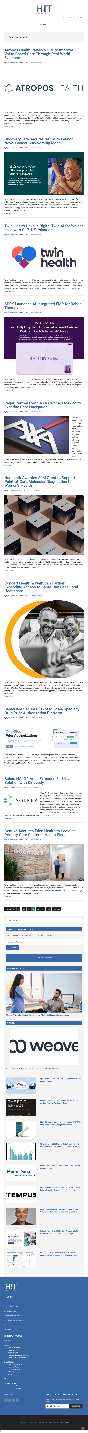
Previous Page (10, 909)
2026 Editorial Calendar (12, 1306)
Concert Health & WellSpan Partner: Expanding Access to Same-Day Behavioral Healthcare (41, 587)
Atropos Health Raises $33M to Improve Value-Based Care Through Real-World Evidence (38, 54)
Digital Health (9, 1362)
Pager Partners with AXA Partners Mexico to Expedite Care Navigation (42, 405)
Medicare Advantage (14, 1388)
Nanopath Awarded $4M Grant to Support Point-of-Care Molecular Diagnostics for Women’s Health (39, 482)
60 (24, 909)
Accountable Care (13, 1386)
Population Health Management (18, 1355)
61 (29, 909)
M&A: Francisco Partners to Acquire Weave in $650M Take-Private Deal (33, 1069)
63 (38, 909)
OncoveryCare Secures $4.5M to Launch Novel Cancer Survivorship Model (39, 141)
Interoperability (13, 1353)
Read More (8, 126)
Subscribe (7, 1329)
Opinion (7, 1341)
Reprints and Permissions (12, 1316)
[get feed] (64, 18)
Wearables (11, 1374)
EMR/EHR (11, 1350)
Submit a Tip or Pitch (44, 958)
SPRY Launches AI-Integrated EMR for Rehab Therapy (43, 306)
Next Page (56, 909)
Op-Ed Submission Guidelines (14, 1320)
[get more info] (82, 18)
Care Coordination (14, 1348)
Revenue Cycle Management (17, 1357)
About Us (7, 1302)
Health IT (7, 1345)
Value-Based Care (10, 1383)
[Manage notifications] (83, 1428)
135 (49, 909)
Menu (45, 25)
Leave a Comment (36, 62)
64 (43, 909)
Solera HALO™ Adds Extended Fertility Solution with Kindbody (36, 780)
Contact (7, 1325)
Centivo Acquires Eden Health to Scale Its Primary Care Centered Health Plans (40, 833)
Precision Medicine (14, 1369)
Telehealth (11, 1372)
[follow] (68, 18)
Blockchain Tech (13, 1367)
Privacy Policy (64, 1422)
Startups (7, 1379)
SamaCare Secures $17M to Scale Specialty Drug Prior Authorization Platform (42, 711)
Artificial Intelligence (15, 1364)
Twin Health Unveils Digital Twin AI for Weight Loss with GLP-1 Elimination (43, 228)
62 (33, 909)
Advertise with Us (10, 1311)
